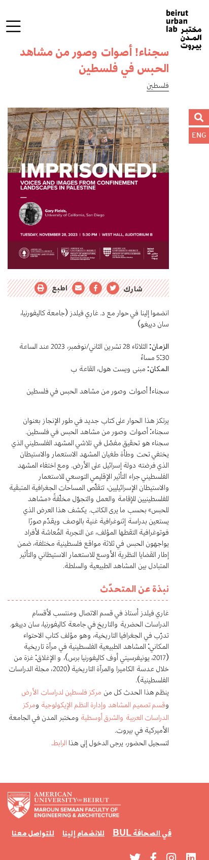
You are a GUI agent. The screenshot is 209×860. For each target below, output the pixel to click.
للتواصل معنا (33, 832)
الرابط (60, 742)
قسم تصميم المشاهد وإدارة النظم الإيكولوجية (103, 704)
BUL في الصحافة (142, 832)
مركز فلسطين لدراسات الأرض (61, 691)
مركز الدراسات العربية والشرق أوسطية (96, 710)
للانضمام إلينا (83, 832)
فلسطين (158, 85)
